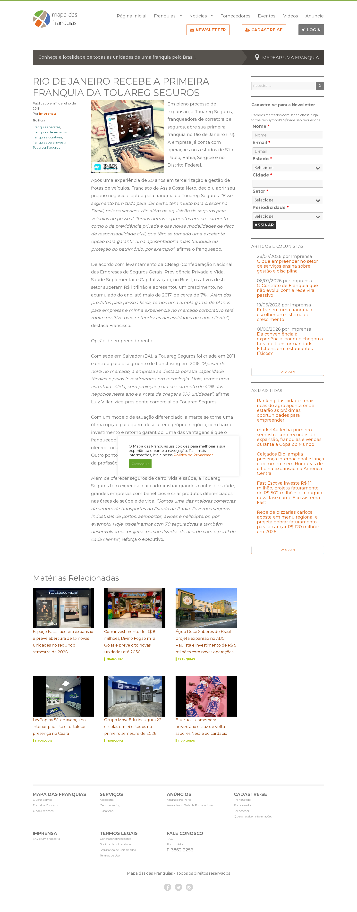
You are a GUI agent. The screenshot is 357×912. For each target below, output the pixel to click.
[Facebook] (167, 887)
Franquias (165, 16)
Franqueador (243, 805)
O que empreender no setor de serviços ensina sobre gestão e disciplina (287, 266)
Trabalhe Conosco (45, 805)
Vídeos (290, 16)
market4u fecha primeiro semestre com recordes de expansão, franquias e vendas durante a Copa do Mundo (289, 437)
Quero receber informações (253, 816)
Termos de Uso (110, 855)
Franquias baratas (46, 127)
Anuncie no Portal (179, 799)
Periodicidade (271, 207)
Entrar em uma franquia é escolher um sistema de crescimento (285, 314)
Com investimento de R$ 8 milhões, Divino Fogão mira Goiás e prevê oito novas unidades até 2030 (129, 641)
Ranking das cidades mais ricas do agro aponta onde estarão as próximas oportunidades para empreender (285, 410)
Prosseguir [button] (140, 464)
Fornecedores (235, 16)
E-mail (261, 142)
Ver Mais (288, 372)
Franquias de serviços (50, 132)
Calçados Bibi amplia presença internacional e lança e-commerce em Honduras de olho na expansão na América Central (290, 463)
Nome (261, 126)
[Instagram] (189, 887)
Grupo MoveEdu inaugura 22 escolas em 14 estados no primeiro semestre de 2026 (133, 727)
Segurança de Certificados (118, 850)
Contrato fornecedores (115, 838)
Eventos (266, 16)
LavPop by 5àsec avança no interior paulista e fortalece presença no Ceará (59, 727)
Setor (260, 191)
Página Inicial (131, 16)
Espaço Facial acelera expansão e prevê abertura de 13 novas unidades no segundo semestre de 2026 (63, 641)
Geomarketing (110, 805)
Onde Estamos (43, 811)
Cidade (262, 175)
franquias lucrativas (47, 137)
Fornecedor (241, 811)
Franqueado (242, 799)
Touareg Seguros (46, 147)
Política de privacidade (115, 844)
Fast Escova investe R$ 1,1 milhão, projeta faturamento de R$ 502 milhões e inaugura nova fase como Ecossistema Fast (289, 492)
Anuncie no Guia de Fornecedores (190, 805)
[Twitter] (178, 887)
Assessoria (107, 799)
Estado (262, 158)
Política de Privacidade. (194, 455)
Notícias (198, 16)
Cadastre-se (266, 30)
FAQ (170, 838)
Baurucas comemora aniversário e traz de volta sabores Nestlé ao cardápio (201, 727)
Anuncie (315, 16)
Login (313, 30)
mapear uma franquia (290, 57)
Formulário (175, 844)
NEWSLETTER (210, 30)
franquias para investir (50, 142)
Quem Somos (42, 799)
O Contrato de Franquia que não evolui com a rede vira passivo (287, 290)
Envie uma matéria (46, 838)
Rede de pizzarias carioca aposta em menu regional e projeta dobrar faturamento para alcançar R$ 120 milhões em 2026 (289, 522)
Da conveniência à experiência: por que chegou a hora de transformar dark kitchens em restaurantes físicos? (290, 343)
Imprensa (47, 113)
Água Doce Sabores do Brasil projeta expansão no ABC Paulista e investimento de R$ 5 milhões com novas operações (206, 641)
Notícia (39, 120)
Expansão (106, 811)
